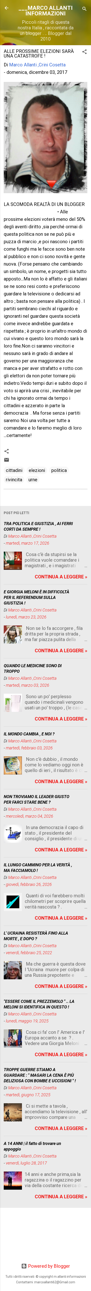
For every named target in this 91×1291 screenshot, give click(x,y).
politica (59, 470)
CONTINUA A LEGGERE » (61, 577)
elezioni (37, 470)
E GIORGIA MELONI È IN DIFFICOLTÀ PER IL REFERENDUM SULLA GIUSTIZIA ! (36, 597)
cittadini (14, 470)
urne (32, 479)
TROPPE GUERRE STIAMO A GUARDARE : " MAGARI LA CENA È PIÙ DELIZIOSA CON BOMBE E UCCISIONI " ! (40, 1075)
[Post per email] (6, 461)
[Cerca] (84, 9)
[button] (84, 52)
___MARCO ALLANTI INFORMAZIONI (45, 11)
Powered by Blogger (48, 1266)
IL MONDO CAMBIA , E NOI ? (29, 733)
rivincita (14, 479)
